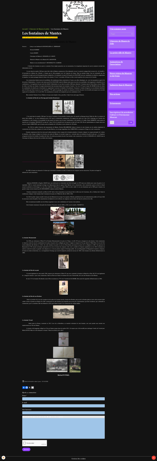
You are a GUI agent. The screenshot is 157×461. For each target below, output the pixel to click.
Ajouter (26, 449)
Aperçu (60, 417)
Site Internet (26, 409)
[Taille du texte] (31, 417)
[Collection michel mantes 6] (44, 161)
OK (131, 122)
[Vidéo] (50, 417)
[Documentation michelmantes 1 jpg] (63, 352)
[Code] (52, 417)
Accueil (25, 29)
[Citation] (37, 417)
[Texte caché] (45, 417)
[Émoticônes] (55, 417)
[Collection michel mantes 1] (75, 213)
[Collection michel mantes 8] (43, 213)
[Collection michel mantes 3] (69, 107)
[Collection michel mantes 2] (63, 229)
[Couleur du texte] (34, 417)
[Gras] (23, 417)
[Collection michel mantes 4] (63, 147)
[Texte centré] (40, 417)
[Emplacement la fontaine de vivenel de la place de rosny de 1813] (57, 365)
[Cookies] (3, 457)
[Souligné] (28, 417)
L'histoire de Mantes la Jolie (39, 29)
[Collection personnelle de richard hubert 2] (63, 262)
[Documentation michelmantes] (63, 339)
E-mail (24, 402)
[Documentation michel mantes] (63, 177)
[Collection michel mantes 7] (57, 107)
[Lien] (42, 417)
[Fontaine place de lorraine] (63, 311)
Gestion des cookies (78, 459)
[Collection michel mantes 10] (79, 161)
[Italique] (26, 417)
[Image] (47, 417)
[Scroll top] (154, 458)
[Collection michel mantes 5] (70, 161)
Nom (24, 395)
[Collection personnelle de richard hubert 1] (63, 288)
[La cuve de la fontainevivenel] (74, 365)
